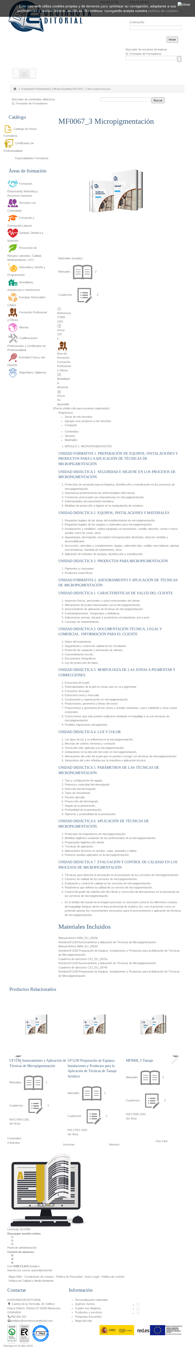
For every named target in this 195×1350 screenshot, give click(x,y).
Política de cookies (113, 1276)
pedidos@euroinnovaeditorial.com (32, 1320)
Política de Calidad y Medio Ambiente (31, 1280)
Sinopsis (70, 435)
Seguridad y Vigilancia (32, 372)
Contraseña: (137, 22)
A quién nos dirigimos (88, 1308)
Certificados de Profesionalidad (19, 147)
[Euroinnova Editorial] (15, 88)
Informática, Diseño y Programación (26, 271)
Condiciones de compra (39, 1276)
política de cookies (163, 11)
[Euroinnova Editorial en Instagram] (138, 1313)
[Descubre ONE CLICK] (46, 1190)
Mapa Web (15, 1276)
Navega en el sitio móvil (18, 1345)
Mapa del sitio (83, 1320)
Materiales (71, 439)
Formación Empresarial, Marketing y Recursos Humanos (22, 189)
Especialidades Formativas (31, 158)
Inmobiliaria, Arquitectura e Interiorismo (23, 286)
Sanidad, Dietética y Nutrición (25, 237)
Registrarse (65, 412)
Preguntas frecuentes (88, 1316)
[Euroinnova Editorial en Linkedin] (138, 1308)
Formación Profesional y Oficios (41, 88)
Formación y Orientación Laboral (21, 221)
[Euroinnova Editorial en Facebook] (138, 1304)
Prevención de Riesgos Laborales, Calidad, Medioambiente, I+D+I (24, 254)
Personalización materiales (91, 1299)
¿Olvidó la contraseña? (143, 38)
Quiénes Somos (85, 1303)
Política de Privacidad (69, 1276)
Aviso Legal (92, 1276)
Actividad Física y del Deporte (26, 361)
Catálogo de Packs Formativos (20, 132)
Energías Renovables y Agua (26, 301)
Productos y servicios (88, 1312)
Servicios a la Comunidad (21, 206)
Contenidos (72, 431)
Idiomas (24, 327)
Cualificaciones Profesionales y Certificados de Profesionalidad (26, 344)
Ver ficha (14, 1123)
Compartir (71, 425)
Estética (67, 88)
